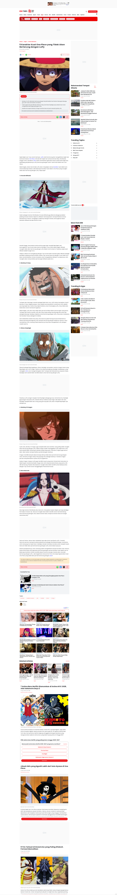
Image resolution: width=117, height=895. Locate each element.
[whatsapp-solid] (57, 117)
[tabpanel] (44, 106)
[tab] (24, 96)
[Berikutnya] (69, 669)
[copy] (67, 117)
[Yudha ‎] (21, 604)
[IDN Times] (27, 11)
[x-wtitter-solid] (64, 117)
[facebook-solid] (61, 117)
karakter (55, 167)
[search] (86, 11)
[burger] (97, 14)
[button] (44, 747)
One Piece (32, 159)
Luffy (42, 157)
